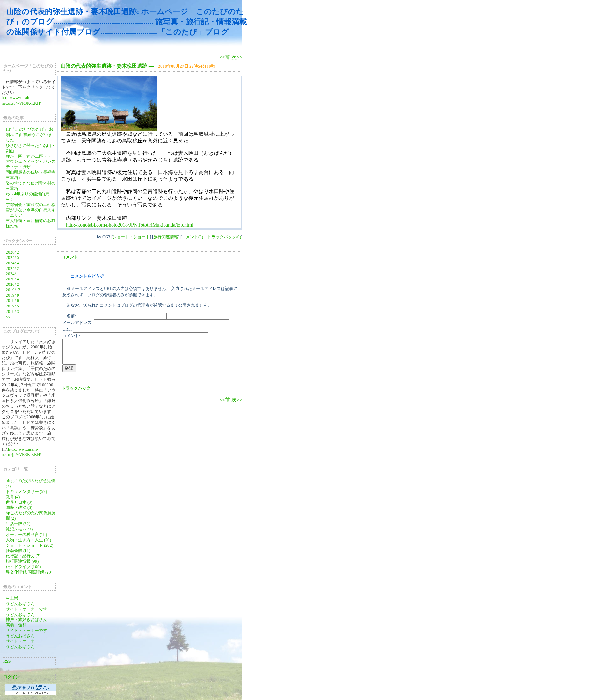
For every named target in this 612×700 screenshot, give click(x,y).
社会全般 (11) (18, 550)
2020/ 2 (12, 284)
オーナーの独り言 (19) (26, 534)
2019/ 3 (12, 311)
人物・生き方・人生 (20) (28, 540)
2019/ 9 (12, 295)
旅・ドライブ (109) (23, 566)
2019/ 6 (12, 300)
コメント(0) (192, 237)
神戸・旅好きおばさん (26, 619)
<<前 (225, 57)
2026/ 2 (12, 252)
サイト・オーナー (22, 641)
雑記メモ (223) (19, 529)
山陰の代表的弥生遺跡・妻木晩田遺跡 (104, 66)
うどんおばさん (20, 603)
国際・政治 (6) (19, 507)
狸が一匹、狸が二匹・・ (28, 156)
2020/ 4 (12, 279)
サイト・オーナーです (26, 609)
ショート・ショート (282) (29, 545)
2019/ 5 (12, 306)
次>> (236, 57)
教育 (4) (13, 496)
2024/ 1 (12, 273)
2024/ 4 (12, 263)
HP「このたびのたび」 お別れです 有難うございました (29, 134)
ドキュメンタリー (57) (26, 491)
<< (8, 316)
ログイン (11, 677)
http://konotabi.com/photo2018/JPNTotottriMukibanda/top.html (129, 224)
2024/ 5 (12, 257)
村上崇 (12, 598)
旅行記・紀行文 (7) (23, 555)
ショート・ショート (131, 237)
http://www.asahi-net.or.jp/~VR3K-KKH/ (21, 100)
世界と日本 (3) (19, 502)
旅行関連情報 (165, 237)
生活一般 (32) (18, 523)
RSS (7, 661)
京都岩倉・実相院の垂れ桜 (30, 204)
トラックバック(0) (224, 237)
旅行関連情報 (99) (22, 561)
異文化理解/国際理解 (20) (29, 572)
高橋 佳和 (16, 625)
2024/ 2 (12, 268)
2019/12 (13, 289)
